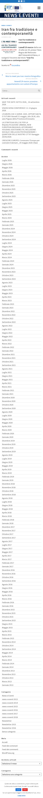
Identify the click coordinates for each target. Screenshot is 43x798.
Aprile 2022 (6, 340)
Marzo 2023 (7, 300)
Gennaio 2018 (7, 523)
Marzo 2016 (7, 599)
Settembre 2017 (9, 537)
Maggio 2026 (7, 167)
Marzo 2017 (7, 559)
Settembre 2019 (9, 451)
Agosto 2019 (7, 455)
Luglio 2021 (7, 372)
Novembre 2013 (8, 674)
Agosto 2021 (7, 369)
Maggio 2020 (7, 422)
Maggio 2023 (7, 293)
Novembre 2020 (8, 401)
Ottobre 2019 (7, 448)
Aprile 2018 (6, 512)
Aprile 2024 (6, 253)
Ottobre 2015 (7, 616)
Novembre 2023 (8, 271)
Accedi (4, 742)
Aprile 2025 (6, 214)
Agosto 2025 (7, 200)
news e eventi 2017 (10, 713)
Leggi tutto (22, 795)
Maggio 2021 (7, 379)
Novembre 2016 (8, 573)
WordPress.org (8, 753)
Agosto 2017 (7, 541)
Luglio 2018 (7, 501)
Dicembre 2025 (8, 185)
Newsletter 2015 (9, 724)
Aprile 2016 (6, 595)
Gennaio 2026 (7, 182)
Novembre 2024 (8, 232)
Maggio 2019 (7, 466)
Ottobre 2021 (7, 361)
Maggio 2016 (7, 591)
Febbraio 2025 (8, 221)
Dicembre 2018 (8, 484)
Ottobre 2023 (7, 275)
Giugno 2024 (7, 246)
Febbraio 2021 (8, 390)
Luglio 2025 (7, 203)
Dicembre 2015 (8, 609)
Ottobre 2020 (7, 404)
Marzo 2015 (7, 634)
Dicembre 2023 (8, 268)
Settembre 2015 (9, 620)
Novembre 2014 (8, 642)
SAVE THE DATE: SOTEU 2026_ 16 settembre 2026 (20, 103)
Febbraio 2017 (8, 563)
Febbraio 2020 (8, 433)
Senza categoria (8, 731)
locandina (16, 65)
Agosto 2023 (7, 282)
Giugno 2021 (7, 376)
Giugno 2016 (7, 588)
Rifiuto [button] (25, 789)
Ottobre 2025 (7, 192)
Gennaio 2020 (7, 437)
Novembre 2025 (8, 189)
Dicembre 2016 (8, 570)
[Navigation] (39, 8)
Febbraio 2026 (8, 178)
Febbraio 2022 (8, 347)
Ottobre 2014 (7, 645)
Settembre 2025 (9, 196)
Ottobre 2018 (7, 491)
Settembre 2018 (9, 494)
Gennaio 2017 (7, 566)
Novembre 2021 (8, 358)
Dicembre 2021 (8, 354)
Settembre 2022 (9, 322)
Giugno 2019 (7, 462)
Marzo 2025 (7, 218)
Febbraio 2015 (8, 638)
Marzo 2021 (7, 386)
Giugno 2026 (7, 164)
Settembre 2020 (9, 408)
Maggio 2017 (7, 552)
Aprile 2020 (6, 426)
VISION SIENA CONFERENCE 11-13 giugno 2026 (19, 109)
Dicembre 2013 (8, 670)
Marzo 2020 (7, 430)
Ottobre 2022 (7, 318)
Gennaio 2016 (7, 606)
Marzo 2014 (7, 660)
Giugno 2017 (7, 548)
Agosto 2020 (7, 412)
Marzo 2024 (7, 257)
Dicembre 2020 (8, 397)
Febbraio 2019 (8, 476)
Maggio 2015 (7, 627)
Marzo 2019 (7, 473)
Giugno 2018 (7, 505)
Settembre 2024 (9, 239)
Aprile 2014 (6, 656)
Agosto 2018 (7, 498)
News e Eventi (7, 25)
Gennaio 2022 (7, 351)
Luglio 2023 (7, 286)
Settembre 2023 (9, 279)
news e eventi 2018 (10, 717)
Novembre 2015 (8, 613)
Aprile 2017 (6, 555)
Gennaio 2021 (7, 394)
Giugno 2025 (7, 207)
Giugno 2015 (7, 624)
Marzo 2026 (7, 174)
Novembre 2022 (8, 315)
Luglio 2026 (7, 160)
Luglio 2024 (7, 243)
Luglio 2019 (7, 458)
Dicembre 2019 (8, 440)
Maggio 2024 (7, 250)
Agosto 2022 (7, 325)
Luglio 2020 (7, 415)
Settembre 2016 (9, 581)
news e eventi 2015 (10, 706)
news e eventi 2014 (10, 703)
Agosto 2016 (7, 584)
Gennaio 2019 (7, 480)
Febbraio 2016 (8, 602)
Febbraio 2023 (8, 304)
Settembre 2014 (9, 649)
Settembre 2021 (9, 365)
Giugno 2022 (7, 333)
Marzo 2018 (7, 516)
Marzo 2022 (7, 343)
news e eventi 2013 (10, 699)
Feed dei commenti (10, 749)
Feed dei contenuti (10, 745)
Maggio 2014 (7, 652)
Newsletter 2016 (9, 728)
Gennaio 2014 (7, 667)
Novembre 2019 (8, 444)
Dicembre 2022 (8, 311)
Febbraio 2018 (8, 519)
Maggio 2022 (7, 336)
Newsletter (7, 721)
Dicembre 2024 (8, 228)
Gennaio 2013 (7, 685)
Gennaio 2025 (7, 225)
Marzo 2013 (7, 681)
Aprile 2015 (6, 631)
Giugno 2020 (7, 419)
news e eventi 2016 (10, 710)
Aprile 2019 (6, 469)
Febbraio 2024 (8, 261)
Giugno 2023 (7, 289)
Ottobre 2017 (7, 534)
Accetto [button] (18, 789)
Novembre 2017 (8, 530)
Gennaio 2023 (7, 307)
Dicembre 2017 (8, 527)
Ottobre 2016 (7, 577)
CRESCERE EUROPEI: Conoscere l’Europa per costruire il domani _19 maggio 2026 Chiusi (21, 141)
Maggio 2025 (7, 210)
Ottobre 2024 (7, 236)
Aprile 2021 (6, 383)
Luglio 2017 (7, 545)
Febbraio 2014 (8, 663)
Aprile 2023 (6, 297)
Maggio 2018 (7, 509)
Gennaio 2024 (7, 264)
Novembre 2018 (8, 487)
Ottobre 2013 (7, 678)
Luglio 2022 (7, 329)
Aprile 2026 (6, 171)
